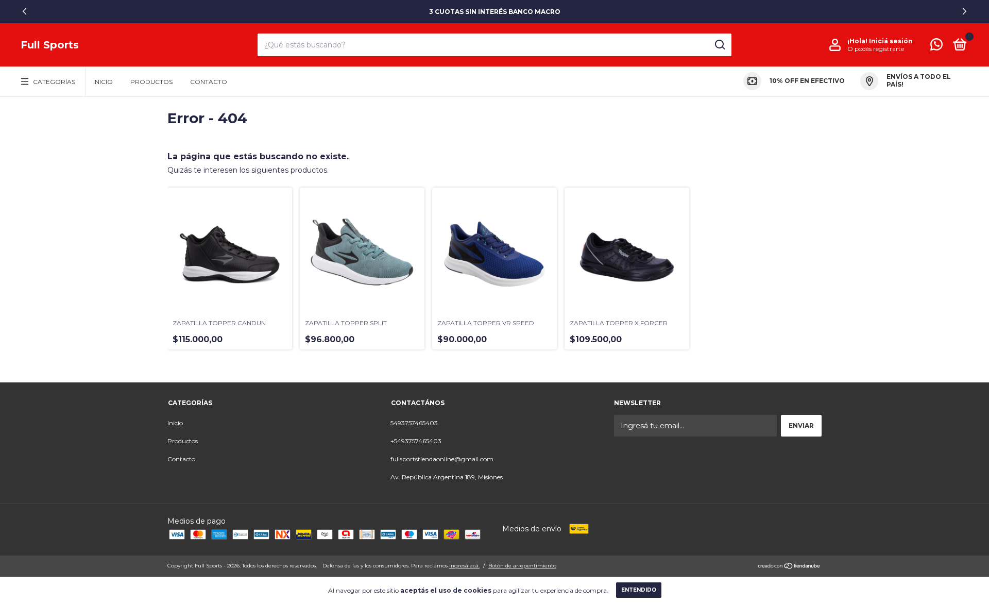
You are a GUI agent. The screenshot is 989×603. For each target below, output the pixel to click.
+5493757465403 (415, 441)
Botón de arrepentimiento (522, 565)
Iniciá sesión (891, 41)
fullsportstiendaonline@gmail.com (441, 459)
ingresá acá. (464, 565)
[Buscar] (719, 45)
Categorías (54, 82)
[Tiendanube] (789, 567)
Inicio (103, 82)
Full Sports (50, 45)
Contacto (208, 82)
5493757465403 (414, 423)
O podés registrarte (875, 49)
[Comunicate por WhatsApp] (936, 47)
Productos (151, 82)
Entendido (638, 590)
